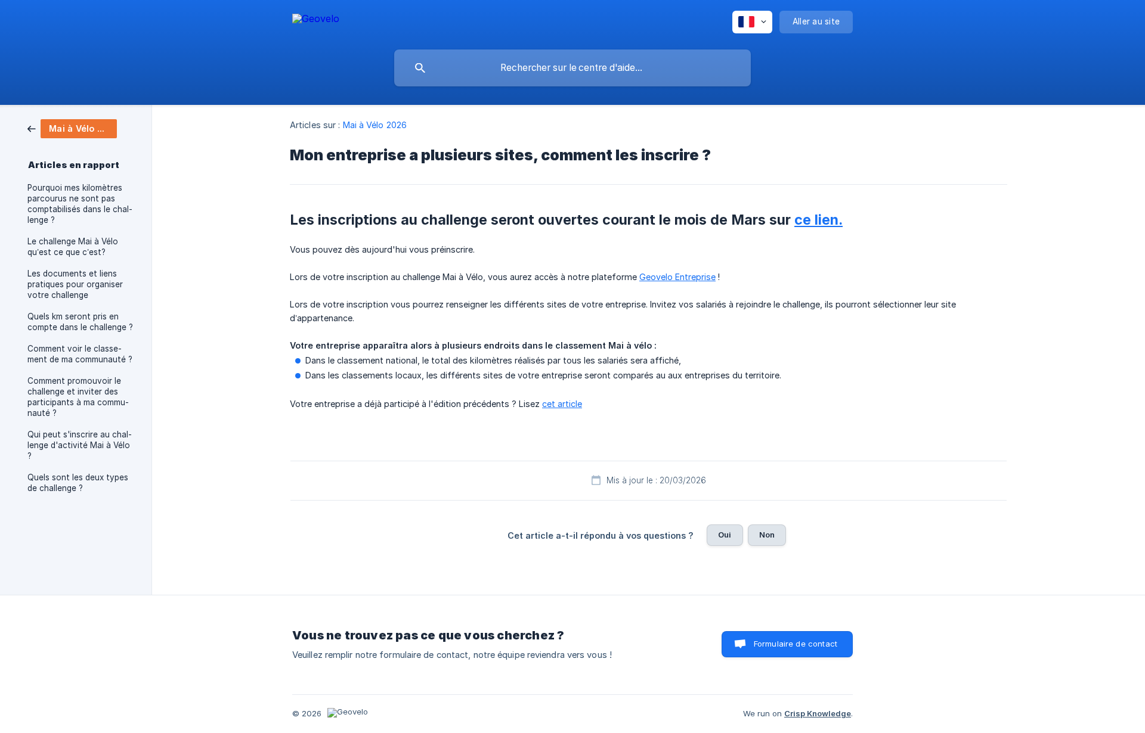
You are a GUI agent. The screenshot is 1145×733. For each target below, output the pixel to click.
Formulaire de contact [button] (795, 643)
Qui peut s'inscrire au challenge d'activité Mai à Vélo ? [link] (79, 445)
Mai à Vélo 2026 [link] (375, 125)
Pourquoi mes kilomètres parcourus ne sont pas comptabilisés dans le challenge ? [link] (79, 204)
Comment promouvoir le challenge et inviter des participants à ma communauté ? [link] (78, 397)
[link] (72, 127)
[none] (315, 20)
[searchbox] (572, 67)
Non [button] (767, 534)
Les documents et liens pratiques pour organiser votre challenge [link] (75, 284)
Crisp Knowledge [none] (817, 713)
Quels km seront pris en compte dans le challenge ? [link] (80, 322)
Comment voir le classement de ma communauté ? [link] (79, 354)
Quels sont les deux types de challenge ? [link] (77, 483)
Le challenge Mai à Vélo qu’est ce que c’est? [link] (72, 247)
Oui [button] (724, 534)
